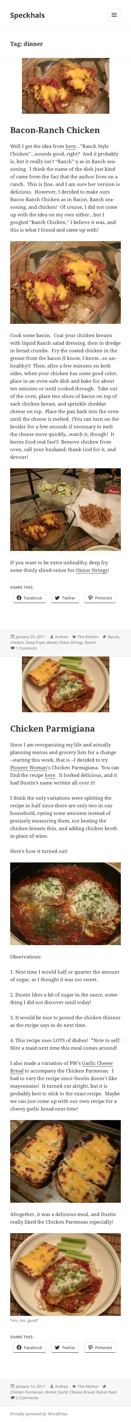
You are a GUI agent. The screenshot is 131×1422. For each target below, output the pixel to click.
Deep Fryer (35, 642)
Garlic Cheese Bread (76, 1392)
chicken (17, 642)
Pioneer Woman (28, 767)
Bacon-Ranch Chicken (55, 130)
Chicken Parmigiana (52, 728)
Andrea (61, 636)
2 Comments (27, 1397)
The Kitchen (88, 636)
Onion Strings (91, 570)
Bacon (113, 636)
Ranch (90, 642)
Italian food (106, 1392)
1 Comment (26, 648)
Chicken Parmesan (26, 1392)
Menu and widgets (114, 21)
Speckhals (27, 15)
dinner (51, 642)
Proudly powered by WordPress (38, 1414)
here (71, 146)
